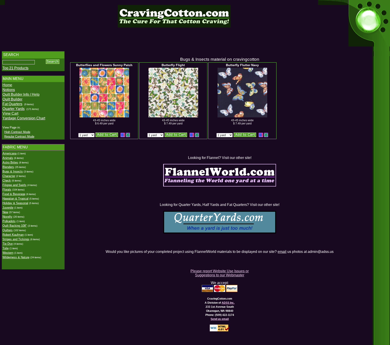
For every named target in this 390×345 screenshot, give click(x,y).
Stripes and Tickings (15, 239)
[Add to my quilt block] (128, 135)
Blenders (8, 167)
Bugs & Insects (12, 171)
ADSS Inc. (228, 302)
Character (8, 176)
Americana (9, 153)
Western (7, 252)
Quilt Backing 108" (14, 225)
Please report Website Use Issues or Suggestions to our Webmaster (219, 273)
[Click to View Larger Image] (104, 92)
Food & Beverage (13, 194)
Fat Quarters (12, 104)
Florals (6, 189)
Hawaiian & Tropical (15, 198)
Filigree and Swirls (14, 185)
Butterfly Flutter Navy (242, 65)
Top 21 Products (15, 68)
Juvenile (7, 207)
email (282, 252)
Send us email (220, 319)
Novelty (7, 216)
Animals (7, 158)
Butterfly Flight (173, 65)
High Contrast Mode (17, 132)
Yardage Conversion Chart (23, 118)
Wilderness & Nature (15, 257)
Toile (5, 248)
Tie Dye (7, 243)
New (5, 212)
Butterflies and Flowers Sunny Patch (104, 65)
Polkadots (9, 221)
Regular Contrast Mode (19, 136)
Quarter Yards (13, 109)
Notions (8, 90)
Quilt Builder (12, 99)
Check (6, 180)
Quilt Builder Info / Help (20, 94)
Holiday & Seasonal (15, 203)
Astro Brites (10, 162)
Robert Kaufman (13, 234)
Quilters (7, 230)
